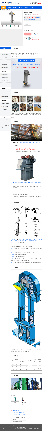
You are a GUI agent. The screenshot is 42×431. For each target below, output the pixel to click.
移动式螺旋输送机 (5, 67)
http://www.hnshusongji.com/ (10, 428)
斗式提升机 (17, 239)
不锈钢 (32, 30)
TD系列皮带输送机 (5, 74)
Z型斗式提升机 (4, 109)
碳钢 (28, 30)
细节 (26, 41)
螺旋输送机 (25, 428)
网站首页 (3, 7)
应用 (26, 38)
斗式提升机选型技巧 (15, 410)
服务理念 (26, 7)
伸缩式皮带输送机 (5, 80)
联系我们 (32, 7)
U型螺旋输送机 (4, 57)
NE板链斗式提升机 (5, 106)
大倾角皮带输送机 (5, 77)
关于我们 (20, 7)
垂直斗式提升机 (16, 142)
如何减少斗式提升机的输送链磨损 (18, 412)
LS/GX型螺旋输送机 (5, 54)
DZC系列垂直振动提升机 (22, 403)
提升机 (35, 428)
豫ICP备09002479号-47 (22, 427)
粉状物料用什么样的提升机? (17, 421)
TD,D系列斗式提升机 (5, 103)
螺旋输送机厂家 (15, 425)
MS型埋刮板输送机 (5, 96)
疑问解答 (14, 7)
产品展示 (9, 7)
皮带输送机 (31, 428)
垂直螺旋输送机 (4, 64)
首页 (5, 9)
